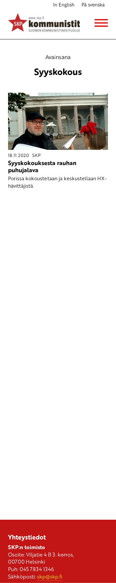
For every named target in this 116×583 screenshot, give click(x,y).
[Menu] (101, 23)
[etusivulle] (44, 23)
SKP (36, 155)
